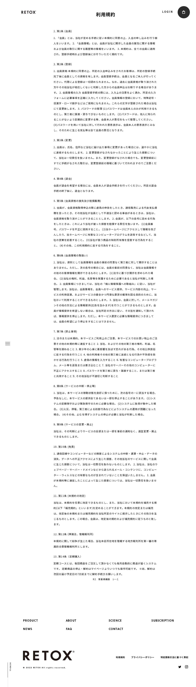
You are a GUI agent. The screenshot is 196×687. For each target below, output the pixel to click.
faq (69, 629)
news (27, 629)
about (71, 620)
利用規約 (120, 657)
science (115, 620)
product (30, 620)
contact (116, 629)
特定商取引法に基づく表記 (174, 657)
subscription (162, 620)
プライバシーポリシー (142, 657)
